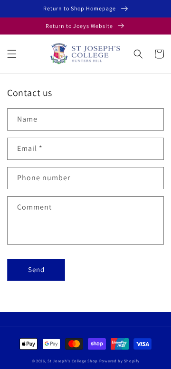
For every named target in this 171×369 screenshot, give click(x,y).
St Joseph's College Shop (73, 360)
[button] (11, 54)
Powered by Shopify (119, 360)
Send (36, 269)
